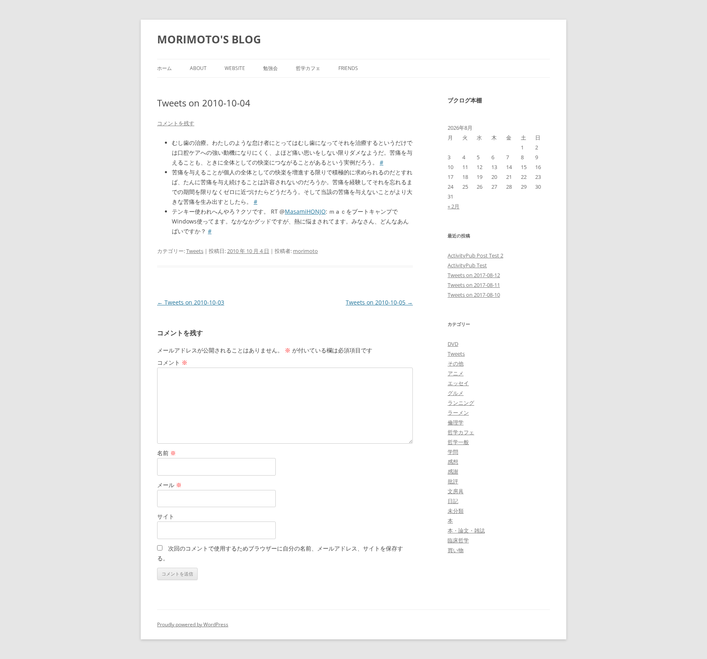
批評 (453, 481)
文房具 (456, 491)
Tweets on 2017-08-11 (474, 285)
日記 (453, 501)
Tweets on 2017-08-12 (474, 275)
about (198, 68)
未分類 (456, 511)
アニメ (456, 373)
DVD (453, 344)
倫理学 (456, 422)
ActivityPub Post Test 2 (475, 255)
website (235, 68)
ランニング (461, 402)
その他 (456, 363)
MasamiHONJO (305, 211)
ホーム (164, 68)
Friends (348, 68)
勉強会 (270, 68)
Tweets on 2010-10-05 (379, 302)
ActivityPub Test (467, 265)
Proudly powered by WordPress (192, 624)
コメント (172, 362)
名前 (166, 453)
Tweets (194, 251)
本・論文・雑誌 (466, 530)
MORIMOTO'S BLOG (209, 39)
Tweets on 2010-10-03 (190, 302)
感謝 (453, 471)
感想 (453, 461)
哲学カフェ (308, 68)
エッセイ (458, 383)
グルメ (456, 393)
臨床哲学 (458, 540)
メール (169, 485)
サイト (165, 516)
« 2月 (453, 206)
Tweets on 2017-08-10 (474, 294)
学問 (453, 452)
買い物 (456, 550)
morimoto (305, 251)
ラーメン (458, 412)
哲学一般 (458, 442)
